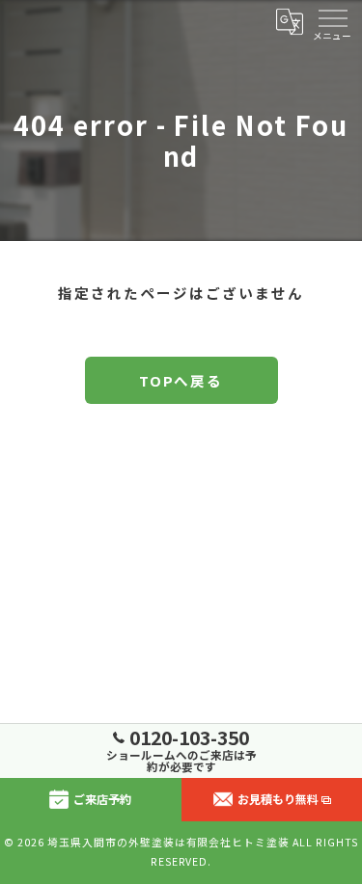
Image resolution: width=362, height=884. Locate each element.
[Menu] (332, 21)
